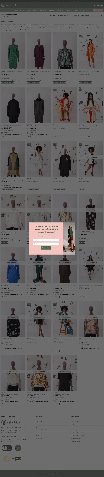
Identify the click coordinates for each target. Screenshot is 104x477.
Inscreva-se (45, 248)
